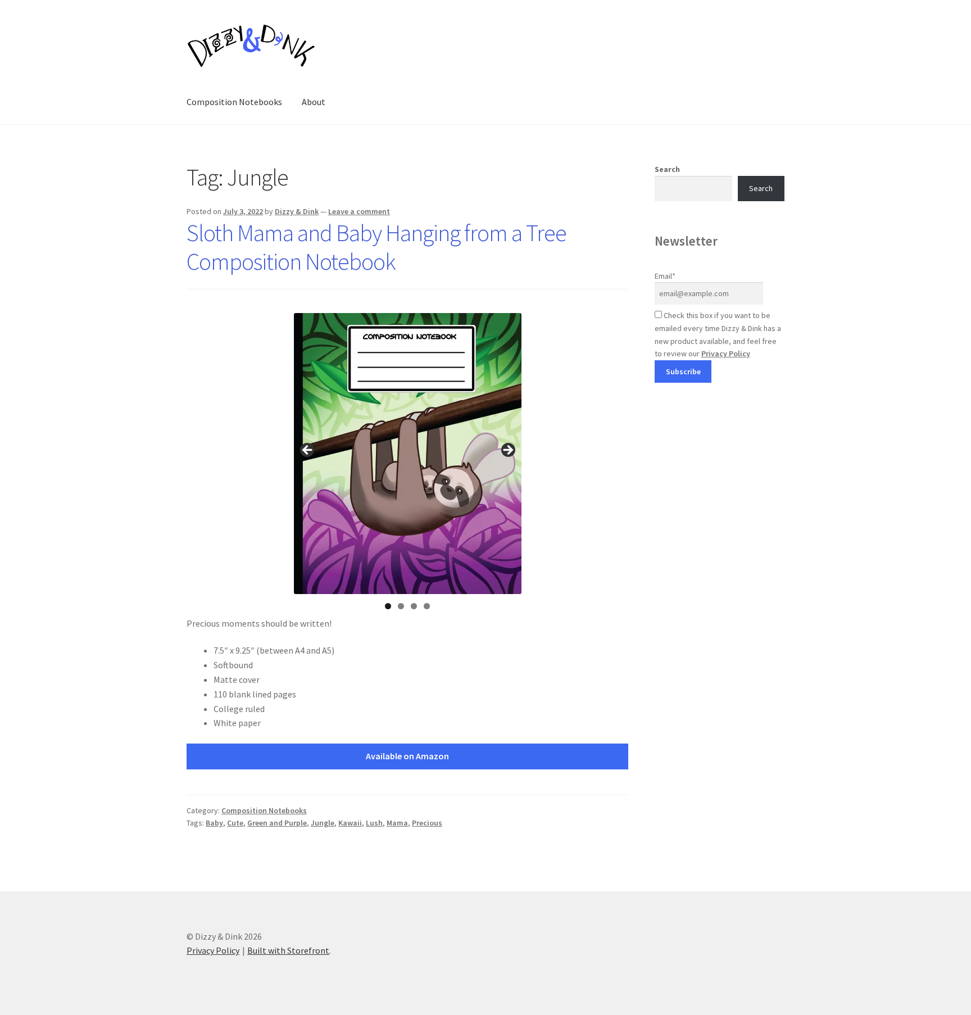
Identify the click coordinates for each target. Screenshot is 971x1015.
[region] (407, 453)
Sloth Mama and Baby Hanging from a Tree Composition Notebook (376, 247)
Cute (235, 823)
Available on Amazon (407, 756)
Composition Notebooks (234, 101)
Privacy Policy (725, 353)
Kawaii (350, 823)
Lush (374, 823)
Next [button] (507, 450)
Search (667, 169)
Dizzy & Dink (297, 211)
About (313, 101)
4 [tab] (427, 606)
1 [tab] (388, 606)
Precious (427, 823)
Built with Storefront (288, 950)
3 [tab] (414, 606)
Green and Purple (277, 823)
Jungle (322, 823)
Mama (397, 823)
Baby (214, 823)
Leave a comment (359, 211)
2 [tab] (401, 606)
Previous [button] (308, 450)
